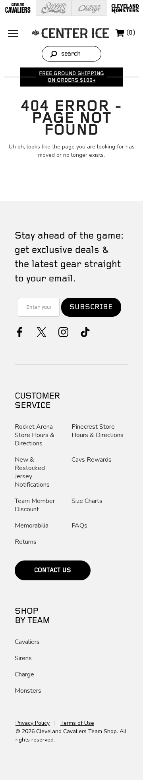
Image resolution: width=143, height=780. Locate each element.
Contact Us (52, 570)
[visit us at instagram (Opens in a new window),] (62, 331)
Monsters (28, 691)
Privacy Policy (32, 723)
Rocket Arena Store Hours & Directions (34, 435)
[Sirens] (53, 7)
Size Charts (87, 501)
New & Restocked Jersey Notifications (32, 472)
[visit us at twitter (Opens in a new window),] (41, 331)
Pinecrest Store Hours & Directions (98, 431)
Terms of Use (77, 723)
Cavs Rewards (92, 460)
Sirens (23, 658)
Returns (26, 542)
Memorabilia (31, 526)
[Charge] (89, 7)
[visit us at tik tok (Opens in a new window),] (84, 331)
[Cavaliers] (17, 7)
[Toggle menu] (11, 33)
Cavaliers (27, 642)
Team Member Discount (35, 505)
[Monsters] (125, 7)
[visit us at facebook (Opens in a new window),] (19, 331)
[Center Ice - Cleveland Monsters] (70, 33)
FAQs (79, 526)
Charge (24, 674)
